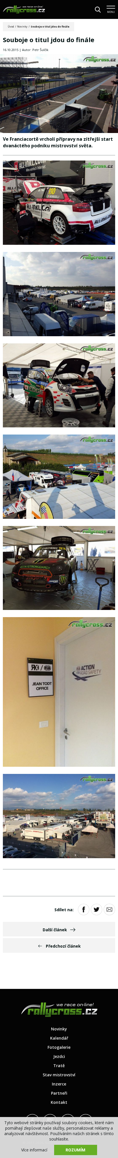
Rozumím (75, 1150)
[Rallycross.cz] (24, 9)
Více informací (34, 1150)
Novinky (22, 26)
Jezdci (59, 1056)
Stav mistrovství (59, 1074)
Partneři (59, 1093)
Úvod (11, 26)
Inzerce (59, 1084)
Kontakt (59, 1102)
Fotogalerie (59, 1047)
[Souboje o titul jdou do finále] (59, 94)
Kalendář (59, 1038)
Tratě (59, 1065)
